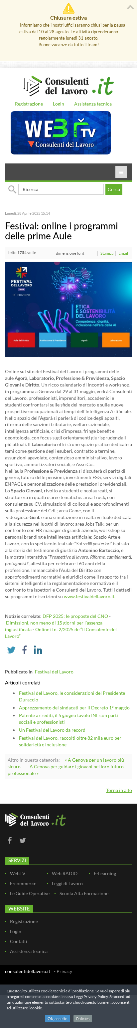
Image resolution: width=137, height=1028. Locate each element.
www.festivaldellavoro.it (89, 596)
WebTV (18, 873)
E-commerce (23, 883)
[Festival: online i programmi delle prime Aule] (68, 309)
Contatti (18, 941)
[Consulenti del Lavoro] (68, 85)
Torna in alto (119, 790)
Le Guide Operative (30, 893)
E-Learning (105, 873)
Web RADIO (64, 873)
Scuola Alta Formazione (84, 893)
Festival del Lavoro (54, 671)
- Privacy (63, 971)
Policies (82, 1018)
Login (58, 104)
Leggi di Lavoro (67, 883)
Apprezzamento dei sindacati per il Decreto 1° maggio (74, 707)
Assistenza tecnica (93, 104)
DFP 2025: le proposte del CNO (75, 616)
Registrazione (29, 104)
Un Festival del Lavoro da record (52, 730)
